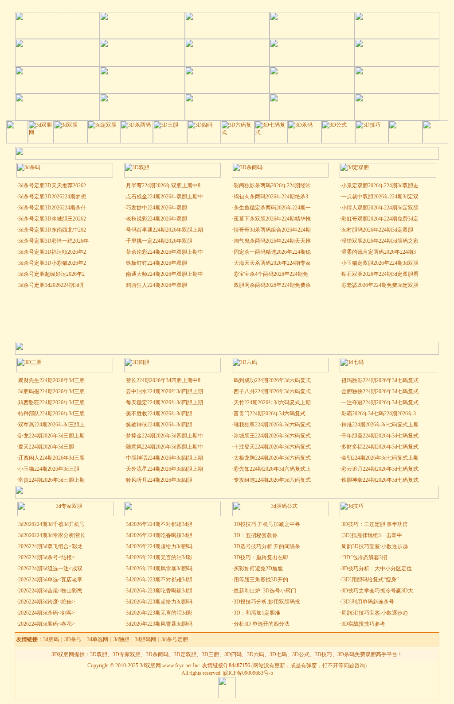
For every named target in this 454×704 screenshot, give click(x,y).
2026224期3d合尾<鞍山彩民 (50, 591)
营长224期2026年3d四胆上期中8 (163, 380)
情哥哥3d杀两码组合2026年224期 (272, 230)
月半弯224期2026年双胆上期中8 (163, 185)
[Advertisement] (227, 315)
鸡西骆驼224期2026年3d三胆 (51, 402)
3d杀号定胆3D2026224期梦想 (52, 196)
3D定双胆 (185, 654)
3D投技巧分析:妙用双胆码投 (267, 602)
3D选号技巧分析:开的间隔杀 (267, 546)
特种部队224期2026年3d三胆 (51, 413)
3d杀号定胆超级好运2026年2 (51, 274)
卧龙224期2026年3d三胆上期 (51, 436)
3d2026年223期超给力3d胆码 (159, 602)
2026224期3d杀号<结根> (46, 557)
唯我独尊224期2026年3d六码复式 (272, 425)
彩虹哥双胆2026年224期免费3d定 (380, 219)
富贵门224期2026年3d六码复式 (269, 413)
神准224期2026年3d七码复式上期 (380, 425)
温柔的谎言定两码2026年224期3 (378, 252)
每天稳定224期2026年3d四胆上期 (164, 402)
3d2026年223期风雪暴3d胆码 (159, 624)
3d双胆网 (150, 665)
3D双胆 (98, 654)
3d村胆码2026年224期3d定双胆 (377, 230)
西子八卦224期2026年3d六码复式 (272, 391)
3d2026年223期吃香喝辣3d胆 (159, 591)
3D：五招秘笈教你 (256, 535)
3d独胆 (121, 639)
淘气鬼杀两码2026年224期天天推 (272, 241)
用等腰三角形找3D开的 (261, 579)
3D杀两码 (157, 654)
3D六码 (255, 654)
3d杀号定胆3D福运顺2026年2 (52, 252)
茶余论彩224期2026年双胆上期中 (164, 252)
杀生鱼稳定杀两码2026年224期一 (272, 208)
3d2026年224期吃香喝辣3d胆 (159, 535)
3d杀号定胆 (174, 639)
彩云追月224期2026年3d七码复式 (380, 469)
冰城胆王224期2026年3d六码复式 (272, 436)
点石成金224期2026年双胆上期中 (164, 196)
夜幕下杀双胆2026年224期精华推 (272, 219)
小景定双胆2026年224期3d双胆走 (380, 185)
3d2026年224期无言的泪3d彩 (159, 557)
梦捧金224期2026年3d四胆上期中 (164, 436)
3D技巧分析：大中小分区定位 (376, 568)
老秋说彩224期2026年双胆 (156, 219)
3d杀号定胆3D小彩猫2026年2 (52, 263)
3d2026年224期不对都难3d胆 (159, 524)
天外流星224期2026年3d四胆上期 (164, 469)
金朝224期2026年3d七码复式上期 (380, 458)
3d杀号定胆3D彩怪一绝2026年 (53, 241)
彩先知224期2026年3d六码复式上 (272, 469)
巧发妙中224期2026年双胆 (156, 208)
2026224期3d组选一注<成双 (50, 568)
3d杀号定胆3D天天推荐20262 (52, 185)
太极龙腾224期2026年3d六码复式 (272, 458)
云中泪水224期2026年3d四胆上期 (164, 391)
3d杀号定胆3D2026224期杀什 (52, 208)
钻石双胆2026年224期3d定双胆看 (380, 274)
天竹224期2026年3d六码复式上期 (272, 402)
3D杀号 (73, 639)
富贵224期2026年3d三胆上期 (51, 480)
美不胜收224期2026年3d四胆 (159, 413)
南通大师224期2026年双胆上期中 (164, 274)
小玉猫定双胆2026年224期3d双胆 (380, 263)
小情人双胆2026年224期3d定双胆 (380, 208)
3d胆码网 (145, 639)
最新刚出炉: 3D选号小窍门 (265, 591)
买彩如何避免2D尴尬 (258, 568)
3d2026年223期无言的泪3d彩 (159, 613)
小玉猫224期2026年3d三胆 (48, 469)
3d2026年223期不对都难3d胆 (159, 579)
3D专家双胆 (127, 654)
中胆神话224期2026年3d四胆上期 (164, 458)
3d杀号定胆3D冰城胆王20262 (52, 219)
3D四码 (233, 654)
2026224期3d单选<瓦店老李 (50, 579)
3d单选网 (97, 639)
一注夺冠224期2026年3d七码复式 (380, 402)
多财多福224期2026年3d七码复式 (380, 447)
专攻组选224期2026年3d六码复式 (272, 480)
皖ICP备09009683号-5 (248, 673)
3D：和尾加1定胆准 (257, 613)
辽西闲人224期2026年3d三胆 (51, 458)
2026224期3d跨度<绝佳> (46, 602)
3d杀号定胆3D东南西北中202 (52, 230)
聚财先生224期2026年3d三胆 (51, 380)
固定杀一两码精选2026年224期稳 (272, 252)
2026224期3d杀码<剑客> (46, 613)
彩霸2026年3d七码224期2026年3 (378, 413)
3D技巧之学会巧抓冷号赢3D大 (377, 591)
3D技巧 (323, 654)
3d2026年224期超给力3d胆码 (159, 546)
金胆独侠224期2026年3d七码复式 (380, 391)
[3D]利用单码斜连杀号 (367, 602)
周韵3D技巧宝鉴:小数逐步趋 (374, 546)
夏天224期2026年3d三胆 (46, 447)
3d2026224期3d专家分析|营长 (52, 535)
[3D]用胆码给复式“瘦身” (370, 579)
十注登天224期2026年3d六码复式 (272, 447)
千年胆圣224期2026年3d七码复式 (380, 436)
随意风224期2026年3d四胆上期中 (164, 447)
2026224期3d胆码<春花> (46, 624)
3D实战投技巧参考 (363, 624)
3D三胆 (210, 654)
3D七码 (278, 654)
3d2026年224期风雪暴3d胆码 (159, 568)
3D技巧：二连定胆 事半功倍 (374, 524)
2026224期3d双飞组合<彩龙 (50, 546)
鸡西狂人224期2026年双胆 (156, 285)
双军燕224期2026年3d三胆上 (51, 425)
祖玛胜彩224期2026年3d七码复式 (380, 380)
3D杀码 (346, 654)
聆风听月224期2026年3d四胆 (159, 480)
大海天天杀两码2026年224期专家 (272, 263)
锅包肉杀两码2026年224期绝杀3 (271, 196)
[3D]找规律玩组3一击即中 (371, 535)
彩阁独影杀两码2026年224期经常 (272, 185)
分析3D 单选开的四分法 (262, 624)
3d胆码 (51, 639)
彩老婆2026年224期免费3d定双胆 (380, 285)
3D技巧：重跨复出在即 (261, 557)
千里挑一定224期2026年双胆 (159, 241)
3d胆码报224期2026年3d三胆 (51, 391)
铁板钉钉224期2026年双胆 (156, 263)
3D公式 (300, 654)
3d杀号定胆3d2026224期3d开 (51, 285)
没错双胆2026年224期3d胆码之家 (380, 241)
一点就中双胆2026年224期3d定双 (380, 196)
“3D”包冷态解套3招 (364, 557)
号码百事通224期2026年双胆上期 (164, 230)
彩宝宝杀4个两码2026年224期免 (271, 274)
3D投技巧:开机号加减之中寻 (267, 524)
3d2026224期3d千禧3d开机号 (51, 524)
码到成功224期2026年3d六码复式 (272, 380)
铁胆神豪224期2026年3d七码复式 (380, 480)
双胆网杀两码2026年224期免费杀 (272, 285)
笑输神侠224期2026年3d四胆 (159, 425)
